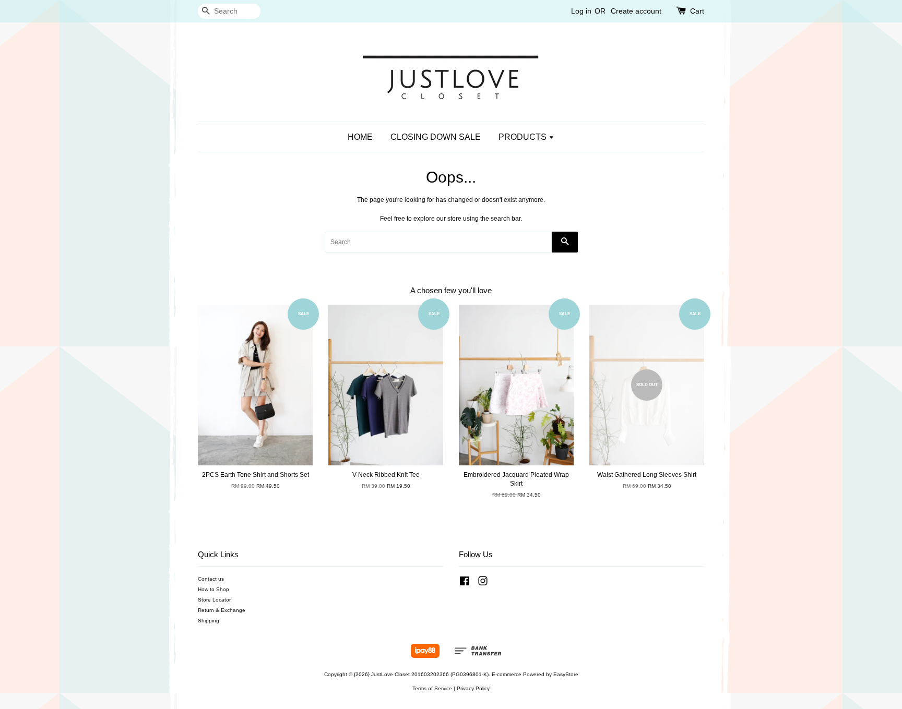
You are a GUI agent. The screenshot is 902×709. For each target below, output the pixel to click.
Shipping (208, 620)
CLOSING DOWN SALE (435, 137)
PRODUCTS (524, 137)
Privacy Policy (473, 688)
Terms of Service (432, 688)
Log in (581, 11)
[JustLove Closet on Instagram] (483, 583)
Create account (636, 11)
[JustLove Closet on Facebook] (464, 583)
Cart (697, 11)
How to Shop (213, 589)
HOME (360, 137)
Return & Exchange (221, 610)
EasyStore (565, 674)
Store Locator (214, 600)
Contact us (211, 579)
